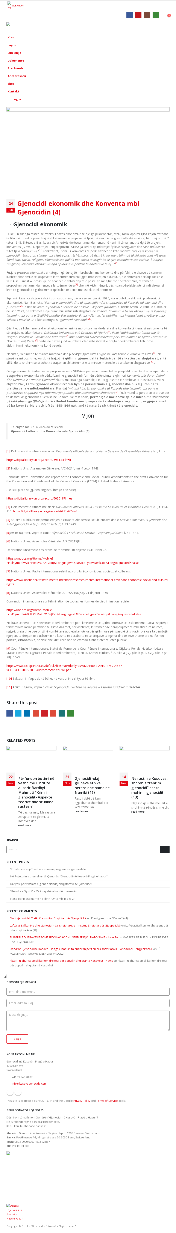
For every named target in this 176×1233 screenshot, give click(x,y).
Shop (11, 84)
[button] (155, 26)
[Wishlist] (163, 14)
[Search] (165, 849)
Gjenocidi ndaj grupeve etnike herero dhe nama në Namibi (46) (92, 785)
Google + (36, 713)
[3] (8, 507)
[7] (8, 571)
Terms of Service (107, 1101)
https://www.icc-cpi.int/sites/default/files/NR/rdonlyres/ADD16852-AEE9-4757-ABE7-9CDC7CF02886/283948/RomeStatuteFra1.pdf (64, 668)
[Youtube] (138, 15)
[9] (8, 648)
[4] (8, 520)
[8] (8, 593)
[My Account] (167, 14)
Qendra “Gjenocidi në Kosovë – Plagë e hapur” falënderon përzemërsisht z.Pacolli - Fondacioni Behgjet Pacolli (81, 949)
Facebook (9, 713)
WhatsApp (70, 713)
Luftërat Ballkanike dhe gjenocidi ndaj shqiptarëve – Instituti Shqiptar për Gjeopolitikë (65, 925)
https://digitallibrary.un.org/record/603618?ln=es (39, 498)
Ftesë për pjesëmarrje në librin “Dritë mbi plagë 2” (42, 899)
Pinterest (44, 713)
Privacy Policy (81, 1101)
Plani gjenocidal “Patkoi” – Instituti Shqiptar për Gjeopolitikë (48, 918)
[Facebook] (129, 15)
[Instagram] (147, 15)
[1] (8, 451)
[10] (9, 678)
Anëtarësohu (17, 76)
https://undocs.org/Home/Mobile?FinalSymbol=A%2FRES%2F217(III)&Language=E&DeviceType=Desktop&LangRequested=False (72, 560)
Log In (17, 99)
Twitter (18, 713)
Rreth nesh (15, 68)
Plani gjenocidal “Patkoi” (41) (109, 918)
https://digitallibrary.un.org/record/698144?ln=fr (38, 460)
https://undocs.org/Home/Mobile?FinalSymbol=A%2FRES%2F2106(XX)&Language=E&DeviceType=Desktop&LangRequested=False (73, 612)
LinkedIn (27, 713)
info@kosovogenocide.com (29, 1083)
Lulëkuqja (14, 53)
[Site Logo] (18, 26)
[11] (9, 687)
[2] (8, 468)
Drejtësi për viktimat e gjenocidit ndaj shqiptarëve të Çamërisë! (51, 884)
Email (53, 713)
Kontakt (13, 91)
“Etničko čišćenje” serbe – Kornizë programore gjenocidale (48, 869)
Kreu (11, 37)
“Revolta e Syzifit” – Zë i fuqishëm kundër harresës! (43, 891)
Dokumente (16, 60)
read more (25, 825)
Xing (62, 713)
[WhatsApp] (156, 15)
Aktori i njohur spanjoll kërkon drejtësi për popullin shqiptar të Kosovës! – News (61, 961)
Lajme (12, 45)
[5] (8, 533)
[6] (8, 541)
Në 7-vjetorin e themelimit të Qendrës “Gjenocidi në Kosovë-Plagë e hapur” (59, 876)
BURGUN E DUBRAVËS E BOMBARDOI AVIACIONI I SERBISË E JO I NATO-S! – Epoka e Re (64, 937)
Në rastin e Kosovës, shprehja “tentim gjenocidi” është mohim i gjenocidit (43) (149, 788)
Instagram (18, 1092)
